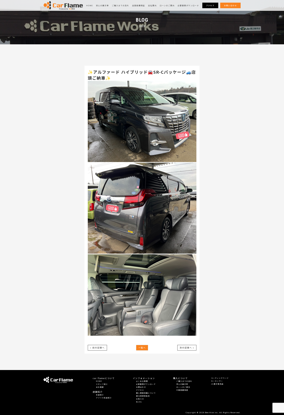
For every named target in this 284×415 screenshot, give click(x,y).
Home (89, 5)
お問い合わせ (230, 5)
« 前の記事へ (97, 347)
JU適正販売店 (217, 384)
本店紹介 (100, 394)
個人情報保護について (146, 393)
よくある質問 (142, 381)
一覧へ (142, 347)
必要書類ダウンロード (188, 5)
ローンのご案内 (167, 5)
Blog (139, 402)
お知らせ (140, 399)
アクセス (210, 5)
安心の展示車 (102, 5)
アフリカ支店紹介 (104, 397)
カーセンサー (217, 381)
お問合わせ (141, 387)
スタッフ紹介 (102, 384)
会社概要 (100, 387)
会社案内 (152, 5)
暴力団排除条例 (143, 396)
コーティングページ (220, 378)
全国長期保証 (138, 5)
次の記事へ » (187, 347)
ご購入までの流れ (120, 5)
